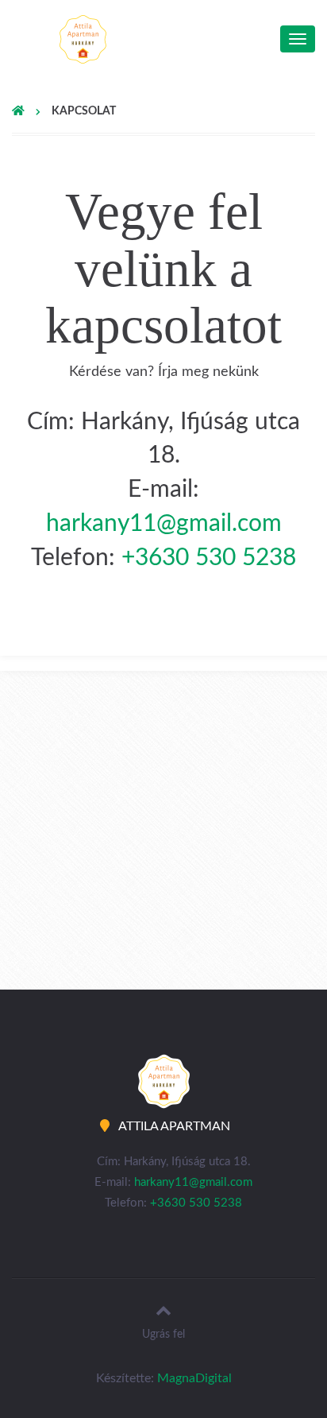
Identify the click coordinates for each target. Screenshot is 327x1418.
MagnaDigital (194, 1378)
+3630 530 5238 (208, 558)
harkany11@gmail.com (164, 524)
